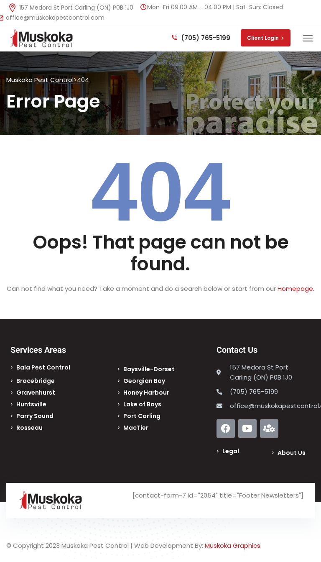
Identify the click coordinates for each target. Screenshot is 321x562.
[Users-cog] (269, 428)
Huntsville (31, 404)
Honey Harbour (146, 392)
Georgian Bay (144, 381)
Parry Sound (35, 416)
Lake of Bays (142, 404)
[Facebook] (226, 428)
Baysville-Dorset (149, 369)
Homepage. (296, 288)
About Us (292, 453)
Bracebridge (35, 381)
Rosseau (29, 427)
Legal (230, 451)
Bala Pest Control (43, 367)
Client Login (263, 37)
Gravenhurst (35, 392)
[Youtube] (247, 428)
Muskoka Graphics (232, 545)
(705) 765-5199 (204, 37)
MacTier (135, 427)
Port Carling (141, 416)
